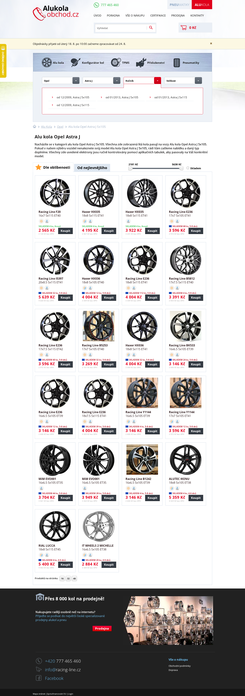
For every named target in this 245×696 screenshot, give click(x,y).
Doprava (173, 670)
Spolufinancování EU (56, 693)
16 (62, 578)
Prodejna (178, 15)
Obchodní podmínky (180, 665)
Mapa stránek (39, 693)
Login (70, 693)
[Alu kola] (56, 25)
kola (202, 5)
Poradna (113, 15)
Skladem (195, 168)
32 (68, 578)
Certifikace (158, 15)
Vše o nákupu (135, 15)
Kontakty (197, 15)
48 (74, 578)
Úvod (97, 15)
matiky (179, 5)
